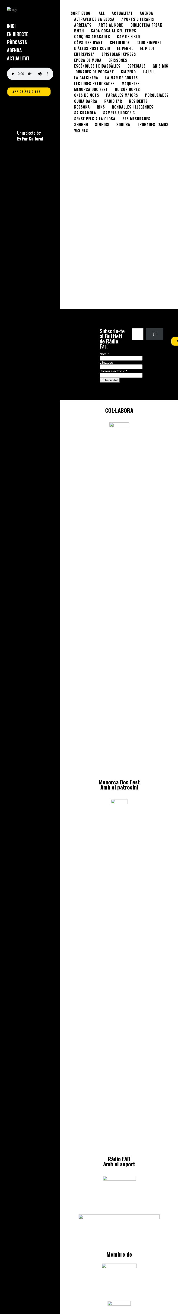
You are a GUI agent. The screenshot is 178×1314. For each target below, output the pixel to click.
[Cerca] (154, 334)
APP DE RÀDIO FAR (27, 92)
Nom (104, 354)
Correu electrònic (113, 371)
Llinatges (106, 362)
